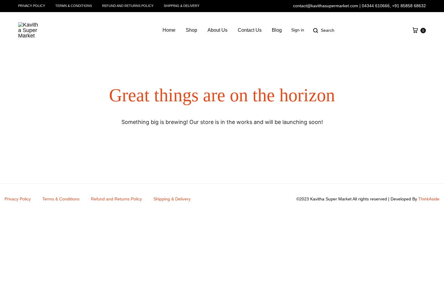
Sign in (297, 30)
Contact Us (250, 30)
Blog (277, 30)
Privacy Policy (31, 6)
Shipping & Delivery (181, 6)
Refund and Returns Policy (127, 6)
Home (168, 30)
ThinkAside (428, 198)
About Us (217, 30)
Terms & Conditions (73, 6)
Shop (191, 30)
